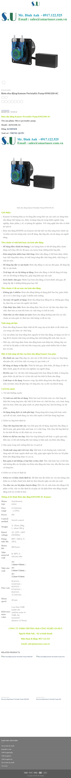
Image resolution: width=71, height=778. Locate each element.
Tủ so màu (4, 766)
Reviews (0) (13, 112)
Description (5, 112)
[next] (69, 680)
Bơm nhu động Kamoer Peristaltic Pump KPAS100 (15, 699)
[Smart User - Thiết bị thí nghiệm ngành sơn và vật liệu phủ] (35, 4)
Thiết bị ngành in (6, 756)
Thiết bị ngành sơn (6, 759)
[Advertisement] (35, 722)
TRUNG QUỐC (17, 133)
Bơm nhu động (6, 90)
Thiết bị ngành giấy (7, 752)
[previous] (1, 680)
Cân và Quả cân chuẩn (7, 746)
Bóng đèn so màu (6, 749)
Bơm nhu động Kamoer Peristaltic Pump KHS (48, 699)
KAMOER (12, 129)
